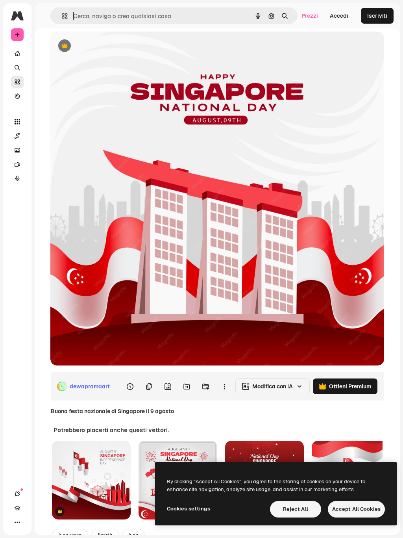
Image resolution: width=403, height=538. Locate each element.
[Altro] (17, 522)
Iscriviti (377, 15)
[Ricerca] (17, 67)
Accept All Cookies (356, 509)
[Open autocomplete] (61, 16)
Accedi (339, 15)
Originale (102, 46)
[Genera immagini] (17, 150)
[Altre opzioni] (224, 386)
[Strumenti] (17, 121)
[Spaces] (17, 136)
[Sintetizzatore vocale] (17, 178)
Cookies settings (188, 508)
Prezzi (309, 15)
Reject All (295, 509)
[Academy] (17, 508)
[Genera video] (17, 164)
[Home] (17, 53)
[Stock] (17, 82)
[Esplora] (17, 96)
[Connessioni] (17, 494)
